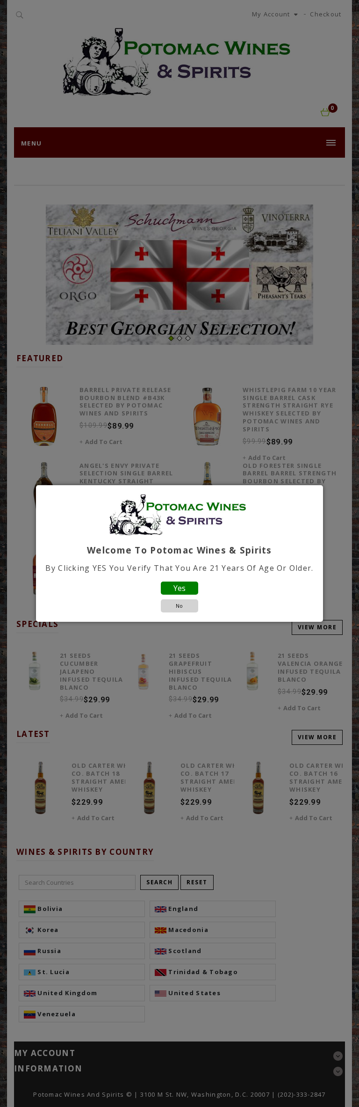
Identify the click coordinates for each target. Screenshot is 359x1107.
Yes (179, 588)
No (179, 605)
